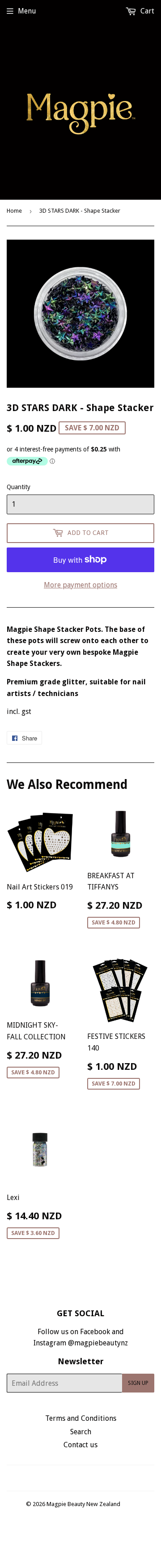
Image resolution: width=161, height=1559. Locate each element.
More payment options (80, 585)
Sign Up (138, 1383)
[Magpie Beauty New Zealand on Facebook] (71, 1478)
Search (80, 1432)
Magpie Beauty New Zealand (83, 1504)
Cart (146, 11)
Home (14, 210)
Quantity (18, 486)
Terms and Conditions (80, 1418)
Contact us (80, 1445)
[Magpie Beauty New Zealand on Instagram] (86, 1478)
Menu (27, 11)
